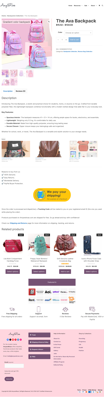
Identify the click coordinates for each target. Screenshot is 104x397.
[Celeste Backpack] (18, 149)
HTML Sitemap (92, 390)
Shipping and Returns (18, 223)
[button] (102, 5)
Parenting (82, 338)
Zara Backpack (39, 158)
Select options (12, 272)
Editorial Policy (58, 365)
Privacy (84, 390)
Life (80, 344)
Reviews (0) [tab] (20, 91)
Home (70, 5)
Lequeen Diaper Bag (74, 158)
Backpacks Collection (15, 16)
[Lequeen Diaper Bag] (85, 149)
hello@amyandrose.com (15, 356)
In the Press (57, 344)
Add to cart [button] (65, 272)
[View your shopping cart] (99, 5)
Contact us (57, 341)
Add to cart (74, 40)
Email (9, 362)
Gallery (56, 350)
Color (60, 32)
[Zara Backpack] (51, 149)
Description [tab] (8, 91)
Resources (77, 5)
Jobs (55, 353)
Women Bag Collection (85, 51)
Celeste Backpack (6, 158)
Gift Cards (57, 347)
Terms (79, 390)
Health (81, 347)
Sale (85, 5)
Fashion (81, 350)
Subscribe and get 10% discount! (12, 372)
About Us (57, 338)
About (93, 5)
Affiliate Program (59, 362)
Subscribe (9, 379)
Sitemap (100, 390)
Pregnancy (82, 341)
